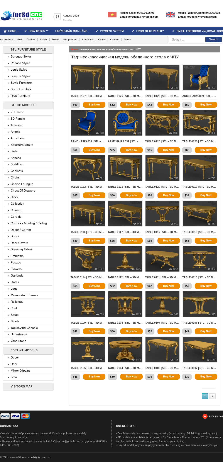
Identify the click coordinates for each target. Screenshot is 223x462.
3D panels (18, 118)
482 (102, 87)
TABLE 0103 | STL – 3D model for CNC (162, 368)
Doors (127, 39)
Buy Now (94, 104)
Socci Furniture (21, 89)
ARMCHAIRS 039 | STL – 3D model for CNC (199, 96)
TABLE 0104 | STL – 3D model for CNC (125, 368)
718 (176, 359)
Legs (14, 288)
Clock (14, 197)
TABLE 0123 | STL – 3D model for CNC (199, 141)
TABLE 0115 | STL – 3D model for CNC (199, 232)
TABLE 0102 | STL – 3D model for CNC (199, 368)
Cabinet (31, 39)
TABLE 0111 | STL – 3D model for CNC (162, 277)
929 (139, 133)
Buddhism (17, 164)
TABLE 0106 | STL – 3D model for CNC (199, 322)
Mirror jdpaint (20, 370)
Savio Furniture (21, 82)
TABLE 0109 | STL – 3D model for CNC (88, 322)
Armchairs (88, 39)
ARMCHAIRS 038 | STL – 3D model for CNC (88, 141)
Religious (17, 301)
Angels (15, 131)
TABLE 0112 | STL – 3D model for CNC (125, 277)
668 (139, 223)
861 (213, 223)
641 (102, 223)
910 (176, 223)
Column (114, 39)
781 (102, 359)
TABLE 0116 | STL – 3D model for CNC (162, 232)
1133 (212, 359)
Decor (55, 39)
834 (139, 87)
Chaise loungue (22, 184)
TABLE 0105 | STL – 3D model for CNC (88, 368)
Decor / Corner (21, 229)
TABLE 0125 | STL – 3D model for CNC (162, 96)
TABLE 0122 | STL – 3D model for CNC (88, 186)
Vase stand (18, 341)
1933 (175, 133)
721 (139, 178)
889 (102, 314)
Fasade (16, 262)
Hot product (70, 39)
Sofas (15, 314)
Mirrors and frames (24, 295)
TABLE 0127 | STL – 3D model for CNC (88, 96)
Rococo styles (20, 63)
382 (176, 87)
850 (102, 133)
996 (213, 133)
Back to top (216, 416)
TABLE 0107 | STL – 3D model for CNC (162, 322)
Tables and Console (24, 328)
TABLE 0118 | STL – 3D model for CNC (88, 232)
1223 (138, 314)
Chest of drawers (23, 190)
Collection (17, 203)
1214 (175, 269)
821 (102, 178)
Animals (16, 125)
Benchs (16, 158)
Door (14, 364)
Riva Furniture (20, 95)
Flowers (16, 269)
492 (213, 87)
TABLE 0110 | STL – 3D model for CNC (199, 277)
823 (213, 269)
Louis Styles (19, 69)
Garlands (17, 275)
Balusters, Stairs (22, 144)
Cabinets (17, 171)
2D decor (17, 112)
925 (213, 314)
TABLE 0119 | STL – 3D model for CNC (199, 186)
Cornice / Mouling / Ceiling (29, 223)
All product (6, 39)
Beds (14, 151)
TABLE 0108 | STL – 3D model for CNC (125, 322)
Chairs (43, 39)
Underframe (19, 334)
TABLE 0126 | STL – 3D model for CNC (125, 96)
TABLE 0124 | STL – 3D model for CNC (162, 141)
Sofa (14, 377)
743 (213, 178)
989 (176, 314)
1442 (138, 359)
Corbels (16, 216)
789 (176, 178)
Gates (15, 282)
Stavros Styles (20, 76)
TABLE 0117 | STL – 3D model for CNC (125, 232)
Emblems (17, 256)
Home (74, 49)
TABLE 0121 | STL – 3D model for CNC (125, 186)
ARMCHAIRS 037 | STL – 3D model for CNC (125, 141)
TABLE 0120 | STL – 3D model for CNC (162, 186)
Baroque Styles (21, 56)
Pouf (14, 308)
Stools (15, 321)
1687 (101, 269)
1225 (138, 269)
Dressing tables (22, 249)
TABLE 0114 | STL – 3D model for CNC (88, 277)
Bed (19, 39)
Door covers (19, 243)
